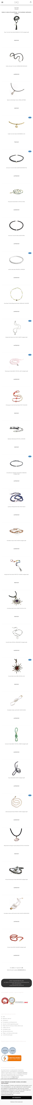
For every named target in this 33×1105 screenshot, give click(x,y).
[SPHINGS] (16, 2)
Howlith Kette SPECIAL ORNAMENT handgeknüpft (16, 642)
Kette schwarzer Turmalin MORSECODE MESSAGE (16, 66)
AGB (4, 1016)
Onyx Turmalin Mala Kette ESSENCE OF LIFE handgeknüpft (16, 32)
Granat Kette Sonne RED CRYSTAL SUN (16, 676)
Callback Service (6, 1027)
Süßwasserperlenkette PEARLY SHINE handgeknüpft (16, 811)
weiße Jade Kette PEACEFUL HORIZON (16, 269)
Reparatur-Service (7, 1018)
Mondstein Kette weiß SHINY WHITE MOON (16, 710)
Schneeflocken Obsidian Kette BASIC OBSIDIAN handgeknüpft (16, 473)
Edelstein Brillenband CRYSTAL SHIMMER (16, 438)
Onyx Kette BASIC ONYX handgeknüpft (16, 777)
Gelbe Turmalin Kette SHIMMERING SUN (16, 133)
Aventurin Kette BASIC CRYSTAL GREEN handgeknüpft (16, 743)
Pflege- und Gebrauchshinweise (10, 1033)
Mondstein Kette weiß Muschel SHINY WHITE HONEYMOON (16, 913)
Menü (2, 2)
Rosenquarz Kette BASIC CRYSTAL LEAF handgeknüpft (16, 371)
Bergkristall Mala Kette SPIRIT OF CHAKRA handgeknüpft (16, 574)
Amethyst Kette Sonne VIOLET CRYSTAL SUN (16, 608)
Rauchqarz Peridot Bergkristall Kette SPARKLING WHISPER (16, 303)
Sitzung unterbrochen (8, 1031)
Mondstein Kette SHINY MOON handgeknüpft (16, 540)
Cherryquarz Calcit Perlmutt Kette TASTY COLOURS (16, 405)
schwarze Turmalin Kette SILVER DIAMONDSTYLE (16, 167)
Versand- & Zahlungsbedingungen (10, 1024)
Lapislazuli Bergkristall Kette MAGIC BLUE (16, 506)
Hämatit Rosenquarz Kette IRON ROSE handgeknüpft (16, 879)
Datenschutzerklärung (7, 1094)
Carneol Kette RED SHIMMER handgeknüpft (16, 947)
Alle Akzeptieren (16, 1097)
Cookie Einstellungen (7, 1034)
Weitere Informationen (16, 1102)
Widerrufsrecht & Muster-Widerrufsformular (13, 1025)
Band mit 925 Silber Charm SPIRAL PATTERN (16, 100)
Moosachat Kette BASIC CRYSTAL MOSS (16, 201)
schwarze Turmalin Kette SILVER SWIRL (16, 235)
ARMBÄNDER (21, 970)
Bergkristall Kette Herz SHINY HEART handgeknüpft (16, 337)
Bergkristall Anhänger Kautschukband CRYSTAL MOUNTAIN (16, 845)
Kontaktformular (7, 1029)
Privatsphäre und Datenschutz (10, 1022)
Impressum (5, 1020)
